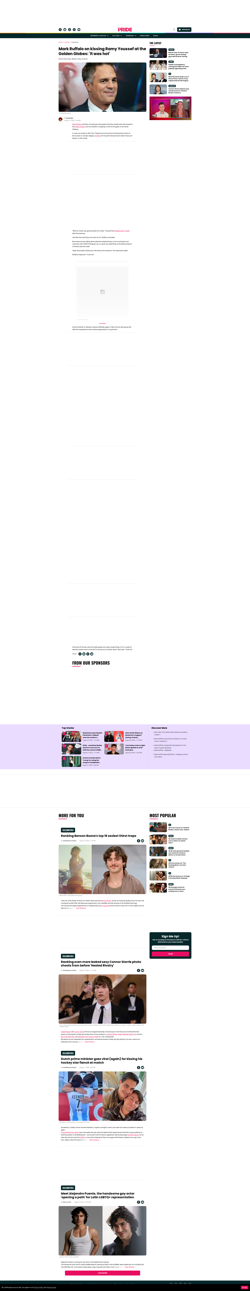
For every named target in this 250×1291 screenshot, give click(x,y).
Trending (130, 36)
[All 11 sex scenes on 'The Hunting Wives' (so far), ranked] (158, 863)
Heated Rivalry (66, 1032)
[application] (170, 108)
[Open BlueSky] (64, 29)
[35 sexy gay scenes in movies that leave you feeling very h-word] (158, 887)
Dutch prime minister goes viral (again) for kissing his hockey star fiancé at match (101, 1061)
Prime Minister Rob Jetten (70, 1132)
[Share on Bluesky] (91, 654)
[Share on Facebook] (80, 654)
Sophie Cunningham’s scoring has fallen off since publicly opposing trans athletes (178, 68)
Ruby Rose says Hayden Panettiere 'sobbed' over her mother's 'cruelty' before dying (92, 736)
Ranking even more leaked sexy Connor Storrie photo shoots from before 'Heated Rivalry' (101, 964)
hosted (120, 1034)
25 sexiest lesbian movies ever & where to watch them (177, 841)
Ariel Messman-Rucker (69, 840)
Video (155, 36)
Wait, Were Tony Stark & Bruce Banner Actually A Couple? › (171, 733)
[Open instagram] (74, 29)
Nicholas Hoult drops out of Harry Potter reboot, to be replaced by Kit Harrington (178, 79)
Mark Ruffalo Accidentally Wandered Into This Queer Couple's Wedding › (170, 746)
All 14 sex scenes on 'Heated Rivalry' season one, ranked (178, 829)
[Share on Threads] (87, 654)
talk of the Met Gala (68, 1037)
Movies (171, 836)
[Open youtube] (78, 29)
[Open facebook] (60, 29)
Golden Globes (80, 127)
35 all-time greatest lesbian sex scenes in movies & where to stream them (178, 853)
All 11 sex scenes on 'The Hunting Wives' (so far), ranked (177, 865)
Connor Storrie (79, 1032)
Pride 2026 (144, 36)
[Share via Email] (83, 654)
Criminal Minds (111, 1034)
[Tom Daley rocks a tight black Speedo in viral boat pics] (114, 749)
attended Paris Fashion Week (88, 1037)
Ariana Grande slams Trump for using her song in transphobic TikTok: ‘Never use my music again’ (91, 762)
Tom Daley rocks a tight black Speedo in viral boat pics (135, 747)
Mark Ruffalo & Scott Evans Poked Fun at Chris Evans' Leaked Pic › (170, 740)
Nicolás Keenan (133, 1135)
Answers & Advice (98, 36)
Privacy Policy (39, 1287)
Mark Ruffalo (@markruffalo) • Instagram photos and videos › (171, 755)
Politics (171, 49)
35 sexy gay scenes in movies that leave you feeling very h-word (176, 889)
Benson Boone (106, 901)
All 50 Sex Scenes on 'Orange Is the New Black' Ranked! (179, 877)
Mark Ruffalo (76, 124)
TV (169, 74)
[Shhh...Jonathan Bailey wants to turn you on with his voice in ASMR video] (71, 749)
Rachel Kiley (69, 118)
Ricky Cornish (67, 1202)
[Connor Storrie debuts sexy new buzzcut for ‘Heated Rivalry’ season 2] (158, 89)
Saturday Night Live (129, 1034)
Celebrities (74, 42)
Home (61, 42)
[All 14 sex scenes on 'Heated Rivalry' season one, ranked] (158, 827)
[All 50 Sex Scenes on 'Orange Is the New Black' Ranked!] (158, 875)
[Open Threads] (69, 29)
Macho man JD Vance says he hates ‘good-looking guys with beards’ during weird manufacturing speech (178, 56)
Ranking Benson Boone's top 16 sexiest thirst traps (98, 836)
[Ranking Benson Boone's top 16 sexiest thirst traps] (102, 869)
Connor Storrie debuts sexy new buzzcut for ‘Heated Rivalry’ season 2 (178, 91)
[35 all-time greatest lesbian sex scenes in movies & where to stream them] (158, 851)
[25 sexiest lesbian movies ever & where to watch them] (158, 839)
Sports (171, 62)
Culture (115, 36)
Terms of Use (51, 1287)
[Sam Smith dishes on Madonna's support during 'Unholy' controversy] (114, 736)
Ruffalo (97, 136)
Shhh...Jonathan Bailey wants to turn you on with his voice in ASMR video (92, 748)
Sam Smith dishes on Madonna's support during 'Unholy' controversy (134, 736)
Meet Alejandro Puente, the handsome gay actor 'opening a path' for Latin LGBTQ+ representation (97, 1195)
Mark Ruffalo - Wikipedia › (163, 750)
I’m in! (170, 954)
